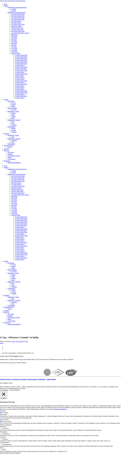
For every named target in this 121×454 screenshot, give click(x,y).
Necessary (5, 413)
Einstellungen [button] (4, 390)
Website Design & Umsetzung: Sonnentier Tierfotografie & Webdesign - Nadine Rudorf (28, 379)
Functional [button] (3, 426)
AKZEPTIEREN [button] (15, 390)
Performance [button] (4, 432)
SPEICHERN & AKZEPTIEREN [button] (10, 453)
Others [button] (2, 448)
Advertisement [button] (4, 442)
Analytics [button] (3, 437)
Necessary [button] (3, 411)
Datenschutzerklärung (60, 409)
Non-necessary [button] (4, 419)
